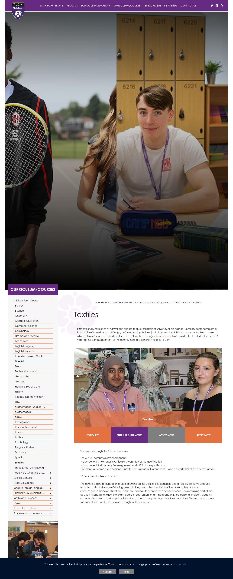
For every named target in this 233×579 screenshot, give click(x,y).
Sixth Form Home (123, 302)
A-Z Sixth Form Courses (176, 302)
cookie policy (181, 564)
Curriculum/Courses (32, 289)
